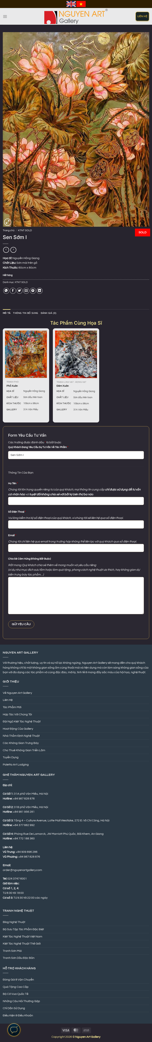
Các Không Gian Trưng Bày (21, 743)
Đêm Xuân (63, 385)
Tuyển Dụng (11, 757)
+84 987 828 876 (29, 856)
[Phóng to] (7, 222)
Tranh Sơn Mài (12, 950)
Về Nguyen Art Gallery (17, 692)
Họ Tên (13, 483)
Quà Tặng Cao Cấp (16, 986)
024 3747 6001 (17, 878)
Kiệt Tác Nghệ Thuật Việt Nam (22, 936)
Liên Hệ (8, 699)
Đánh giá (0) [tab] (49, 312)
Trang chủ (8, 230)
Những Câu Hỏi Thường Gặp (21, 1001)
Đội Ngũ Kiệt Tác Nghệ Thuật (22, 721)
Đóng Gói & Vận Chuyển (18, 979)
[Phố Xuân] (26, 354)
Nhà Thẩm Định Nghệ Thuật (21, 735)
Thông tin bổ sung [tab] (25, 312)
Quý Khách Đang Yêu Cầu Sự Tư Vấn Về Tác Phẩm (38, 447)
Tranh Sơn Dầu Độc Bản (18, 957)
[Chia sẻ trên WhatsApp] (6, 291)
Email (12, 535)
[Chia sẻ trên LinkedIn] (40, 291)
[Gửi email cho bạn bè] (26, 291)
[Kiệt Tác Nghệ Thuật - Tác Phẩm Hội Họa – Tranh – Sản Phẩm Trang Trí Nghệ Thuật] (76, 16)
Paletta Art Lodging (16, 764)
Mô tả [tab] (6, 312)
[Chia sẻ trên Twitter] (19, 291)
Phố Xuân (12, 385)
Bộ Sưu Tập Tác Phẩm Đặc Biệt (23, 929)
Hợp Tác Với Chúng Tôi (17, 714)
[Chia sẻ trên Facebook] (13, 291)
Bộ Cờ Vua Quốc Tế (15, 993)
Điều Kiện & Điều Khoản (18, 1015)
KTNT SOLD (25, 230)
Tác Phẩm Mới (12, 707)
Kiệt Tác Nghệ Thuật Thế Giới (22, 943)
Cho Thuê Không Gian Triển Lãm (24, 750)
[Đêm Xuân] (76, 354)
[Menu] (5, 16)
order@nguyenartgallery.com (22, 870)
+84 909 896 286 (26, 851)
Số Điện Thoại (17, 511)
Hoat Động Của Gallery (18, 728)
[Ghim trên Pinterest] (33, 291)
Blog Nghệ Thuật (14, 922)
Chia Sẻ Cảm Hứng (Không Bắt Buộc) (29, 558)
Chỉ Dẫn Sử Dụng (14, 1008)
